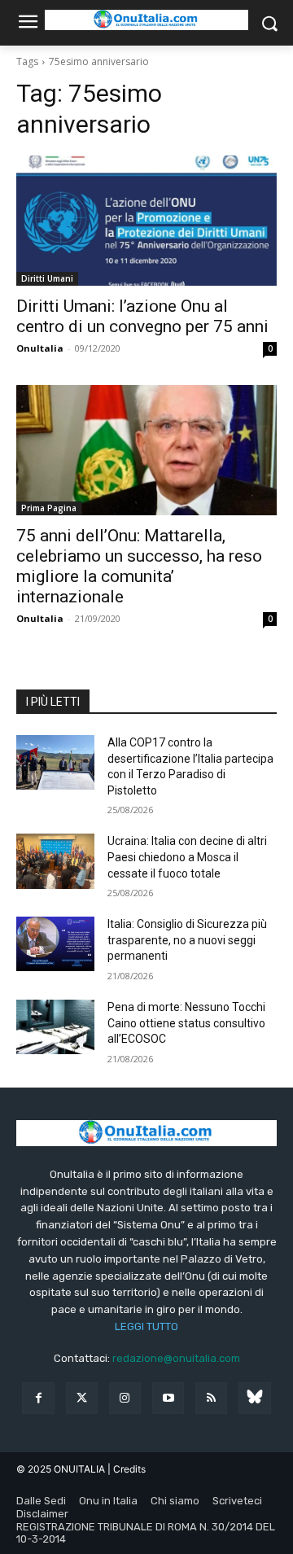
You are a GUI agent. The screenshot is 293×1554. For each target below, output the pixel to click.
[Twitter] (82, 1398)
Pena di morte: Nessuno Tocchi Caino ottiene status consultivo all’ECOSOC (186, 1022)
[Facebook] (38, 1398)
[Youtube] (168, 1398)
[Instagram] (125, 1398)
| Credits (126, 1469)
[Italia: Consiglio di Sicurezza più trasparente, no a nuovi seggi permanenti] (55, 944)
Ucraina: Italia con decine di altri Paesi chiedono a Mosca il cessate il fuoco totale (187, 856)
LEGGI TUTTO (146, 1326)
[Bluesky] (254, 1398)
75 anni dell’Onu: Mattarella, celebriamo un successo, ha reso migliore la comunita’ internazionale (139, 566)
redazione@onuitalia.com (176, 1358)
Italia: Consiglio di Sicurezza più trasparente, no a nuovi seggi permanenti (187, 939)
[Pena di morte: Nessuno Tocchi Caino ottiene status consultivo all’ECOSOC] (55, 1027)
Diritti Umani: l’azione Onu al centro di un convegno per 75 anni (142, 316)
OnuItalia (39, 348)
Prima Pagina (49, 508)
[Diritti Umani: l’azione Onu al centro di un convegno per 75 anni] (146, 220)
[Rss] (211, 1398)
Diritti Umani (47, 278)
